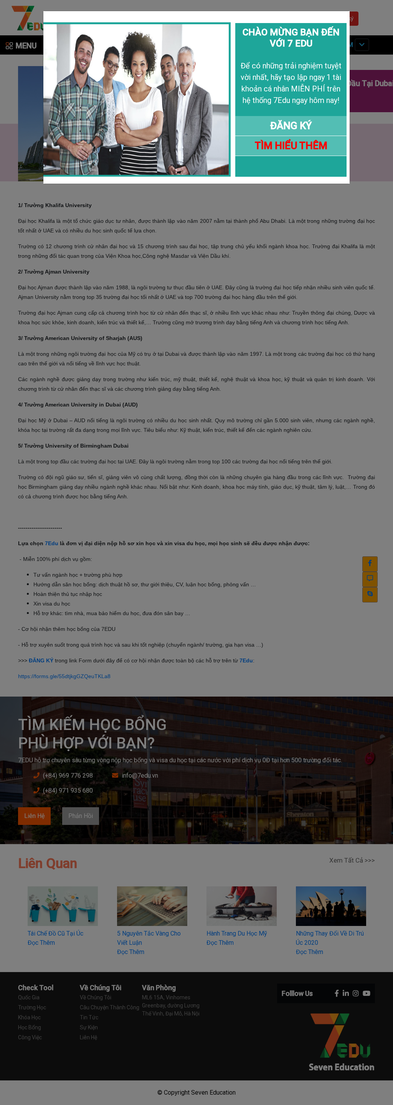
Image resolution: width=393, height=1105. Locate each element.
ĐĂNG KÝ (291, 125)
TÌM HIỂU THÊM (291, 145)
